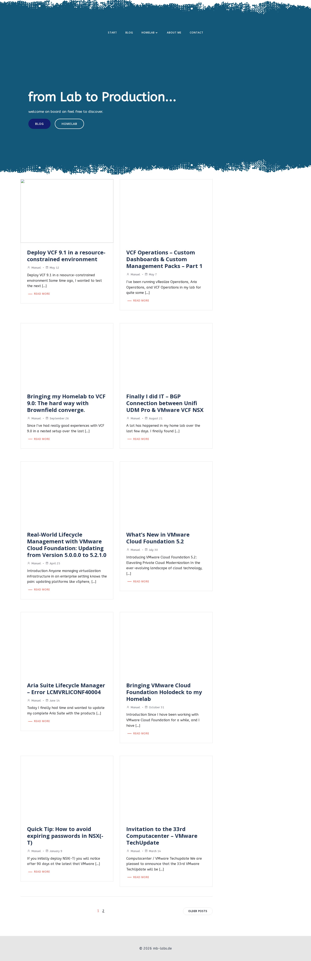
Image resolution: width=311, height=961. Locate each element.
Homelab (148, 32)
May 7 (153, 274)
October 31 (156, 707)
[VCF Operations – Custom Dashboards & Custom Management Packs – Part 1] (166, 211)
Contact (196, 32)
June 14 (55, 700)
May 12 (54, 267)
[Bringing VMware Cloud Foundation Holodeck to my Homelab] (166, 644)
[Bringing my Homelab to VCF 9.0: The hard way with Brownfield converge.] (67, 355)
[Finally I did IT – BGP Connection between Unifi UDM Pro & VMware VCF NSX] (166, 355)
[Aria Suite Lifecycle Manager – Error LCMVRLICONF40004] (67, 644)
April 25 (55, 563)
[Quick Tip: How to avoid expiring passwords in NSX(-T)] (67, 787)
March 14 (155, 851)
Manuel (36, 267)
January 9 (56, 851)
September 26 (59, 418)
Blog (129, 32)
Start (112, 32)
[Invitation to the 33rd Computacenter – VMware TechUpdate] (166, 787)
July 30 (153, 549)
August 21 (155, 418)
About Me (174, 32)
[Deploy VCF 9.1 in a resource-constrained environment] (67, 211)
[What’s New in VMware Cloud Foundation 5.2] (166, 493)
